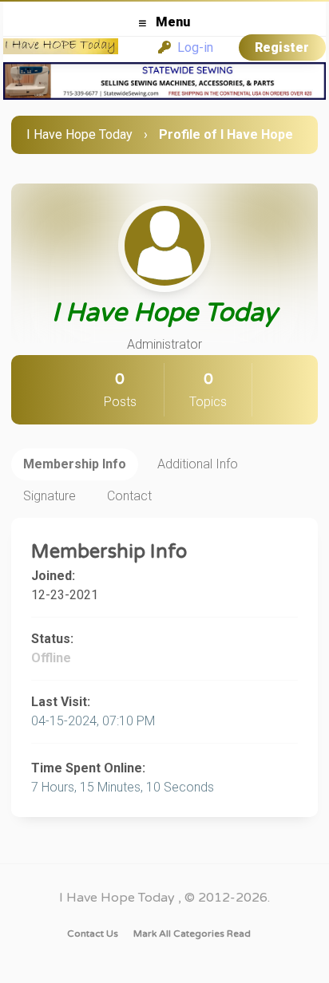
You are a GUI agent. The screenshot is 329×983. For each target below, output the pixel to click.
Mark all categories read (192, 933)
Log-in (192, 47)
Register (282, 47)
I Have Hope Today (79, 134)
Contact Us (92, 933)
